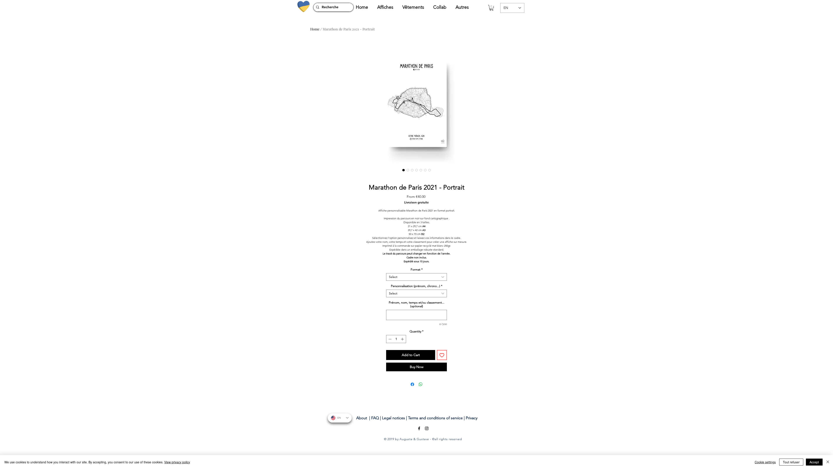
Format (417, 269)
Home (315, 29)
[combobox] (416, 277)
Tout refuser (791, 462)
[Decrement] (389, 339)
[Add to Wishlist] (442, 355)
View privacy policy (177, 462)
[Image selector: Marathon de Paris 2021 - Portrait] (403, 170)
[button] (387, 7)
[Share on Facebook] (412, 384)
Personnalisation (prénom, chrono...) (416, 286)
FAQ (375, 418)
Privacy (471, 418)
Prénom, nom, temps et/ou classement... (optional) (416, 304)
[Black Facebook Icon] (419, 428)
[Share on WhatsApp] (420, 384)
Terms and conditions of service (435, 418)
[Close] (827, 462)
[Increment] (402, 339)
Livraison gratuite (416, 202)
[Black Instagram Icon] (426, 428)
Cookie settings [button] (765, 462)
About (361, 418)
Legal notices (393, 418)
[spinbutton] (396, 339)
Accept (814, 462)
